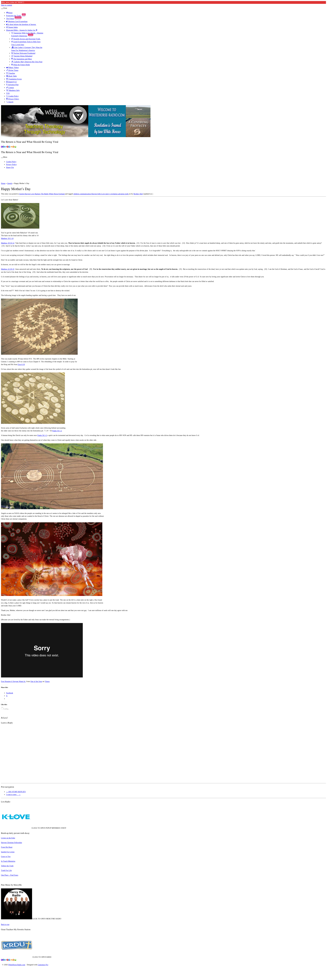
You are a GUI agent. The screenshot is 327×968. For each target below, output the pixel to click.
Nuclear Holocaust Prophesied (24, 53)
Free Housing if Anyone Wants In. (13, 681)
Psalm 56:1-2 (57, 431)
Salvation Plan (13, 85)
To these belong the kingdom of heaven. (21, 24)
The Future (13, 19)
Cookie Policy (13, 96)
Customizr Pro (43, 965)
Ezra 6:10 (21, 364)
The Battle (45, 194)
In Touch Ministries (8, 861)
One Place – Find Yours (9, 875)
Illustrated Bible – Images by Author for (21, 30)
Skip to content (6, 5)
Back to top (5, 924)
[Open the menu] (2, 157)
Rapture (38, 194)
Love (33, 194)
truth (127, 194)
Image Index (13, 27)
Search (10, 102)
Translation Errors (15, 79)
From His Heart (6, 847)
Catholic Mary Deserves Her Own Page (28, 62)
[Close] (2, 8)
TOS (8, 93)
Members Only (14, 90)
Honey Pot (10, 167)
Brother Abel (138, 194)
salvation (121, 194)
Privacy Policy (13, 99)
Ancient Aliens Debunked (23, 56)
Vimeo (47, 681)
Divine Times (13, 70)
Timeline (11, 73)
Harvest (28, 194)
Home (10, 13)
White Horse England (57, 194)
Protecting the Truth (15, 16)
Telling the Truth (7, 866)
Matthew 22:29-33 (7, 269)
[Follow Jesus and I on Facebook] (4, 147)
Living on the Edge (8, 838)
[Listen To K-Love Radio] (13, 147)
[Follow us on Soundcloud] (11, 147)
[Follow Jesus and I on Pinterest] (7, 147)
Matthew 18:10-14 (7, 243)
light (99, 194)
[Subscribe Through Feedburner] (2, 147)
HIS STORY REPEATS (16, 792)
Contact (11, 88)
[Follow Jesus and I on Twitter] (6, 147)
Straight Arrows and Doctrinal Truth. (26, 39)
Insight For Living (7, 852)
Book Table (12, 76)
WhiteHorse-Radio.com (16, 965)
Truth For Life (6, 870)
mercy (107, 194)
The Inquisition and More (22, 59)
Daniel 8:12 (12, 82)
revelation (114, 194)
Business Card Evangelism (17, 21)
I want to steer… (13, 795)
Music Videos (13, 67)
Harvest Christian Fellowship (11, 843)
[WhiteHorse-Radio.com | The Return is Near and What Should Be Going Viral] (75, 136)
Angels (9, 183)
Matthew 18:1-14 (7, 238)
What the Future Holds (21, 65)
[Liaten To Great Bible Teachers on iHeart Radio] (15, 147)
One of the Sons (36, 681)
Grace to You (5, 856)
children (76, 194)
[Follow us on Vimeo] (9, 147)
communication (85, 194)
